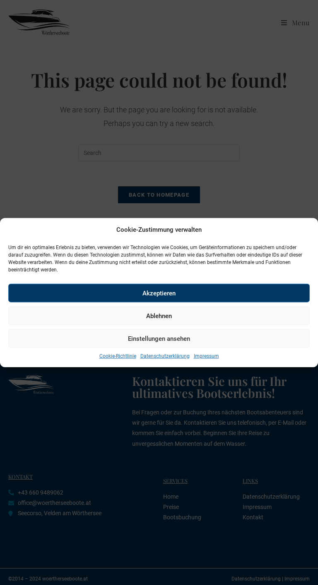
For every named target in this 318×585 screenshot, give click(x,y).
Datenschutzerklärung (165, 356)
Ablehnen (159, 315)
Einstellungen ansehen (159, 338)
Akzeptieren (159, 293)
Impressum (206, 356)
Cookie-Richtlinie (117, 356)
